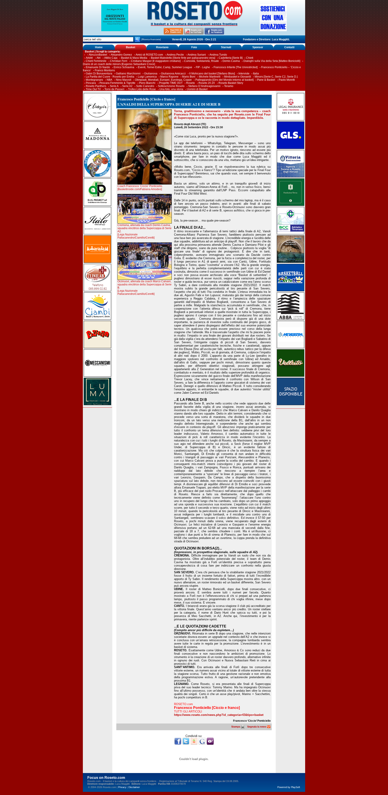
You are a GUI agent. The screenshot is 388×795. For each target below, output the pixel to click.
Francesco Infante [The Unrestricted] (236, 67)
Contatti (289, 47)
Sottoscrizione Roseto (171, 86)
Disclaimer (134, 787)
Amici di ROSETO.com (149, 54)
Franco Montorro (105, 70)
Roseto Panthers (96, 86)
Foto (194, 47)
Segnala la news (257, 726)
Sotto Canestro (145, 86)
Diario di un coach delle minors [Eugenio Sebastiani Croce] (119, 64)
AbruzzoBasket (98, 54)
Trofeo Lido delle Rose (142, 89)
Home (99, 47)
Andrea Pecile (175, 54)
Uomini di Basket (197, 89)
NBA (109, 79)
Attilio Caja (110, 57)
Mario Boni (188, 76)
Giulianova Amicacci (173, 73)
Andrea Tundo (218, 54)
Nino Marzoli (123, 79)
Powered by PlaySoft (288, 787)
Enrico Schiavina (124, 67)
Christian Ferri (118, 61)
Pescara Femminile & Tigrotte (117, 83)
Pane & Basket (266, 79)
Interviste (243, 73)
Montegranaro (94, 79)
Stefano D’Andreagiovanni (204, 86)
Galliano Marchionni (128, 73)
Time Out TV (93, 89)
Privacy (122, 787)
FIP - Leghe (203, 67)
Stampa (236, 726)
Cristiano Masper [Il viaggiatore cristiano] (156, 61)
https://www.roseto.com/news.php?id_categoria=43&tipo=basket (218, 715)
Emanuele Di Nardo (98, 67)
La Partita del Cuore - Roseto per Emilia (110, 76)
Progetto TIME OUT (171, 83)
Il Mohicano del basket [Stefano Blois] (212, 73)
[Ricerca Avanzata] (151, 39)
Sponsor (257, 47)
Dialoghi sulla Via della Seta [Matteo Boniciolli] (271, 61)
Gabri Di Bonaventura (99, 73)
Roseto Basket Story (230, 83)
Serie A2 (127, 86)
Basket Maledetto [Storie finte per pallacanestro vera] (183, 57)
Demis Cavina (231, 61)
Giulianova (150, 73)
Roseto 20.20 (206, 83)
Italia (256, 73)
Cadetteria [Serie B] (230, 57)
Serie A (114, 86)
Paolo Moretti (287, 79)
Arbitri (89, 57)
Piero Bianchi (147, 83)
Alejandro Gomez (121, 54)
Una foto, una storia (171, 89)
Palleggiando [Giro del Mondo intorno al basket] (224, 79)
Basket (130, 47)
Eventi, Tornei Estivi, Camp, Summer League (165, 67)
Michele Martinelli (209, 76)
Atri (99, 57)
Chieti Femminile (96, 61)
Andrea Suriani (196, 54)
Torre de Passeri (114, 89)
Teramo (228, 86)
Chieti (249, 57)
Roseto (190, 83)
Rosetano (162, 47)
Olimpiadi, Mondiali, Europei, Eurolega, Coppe (163, 79)
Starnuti (226, 47)
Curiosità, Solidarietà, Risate (201, 61)
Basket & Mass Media (134, 57)
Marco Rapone (169, 76)
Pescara (91, 83)
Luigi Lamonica (147, 76)
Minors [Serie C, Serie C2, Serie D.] (276, 76)
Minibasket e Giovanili (237, 76)
